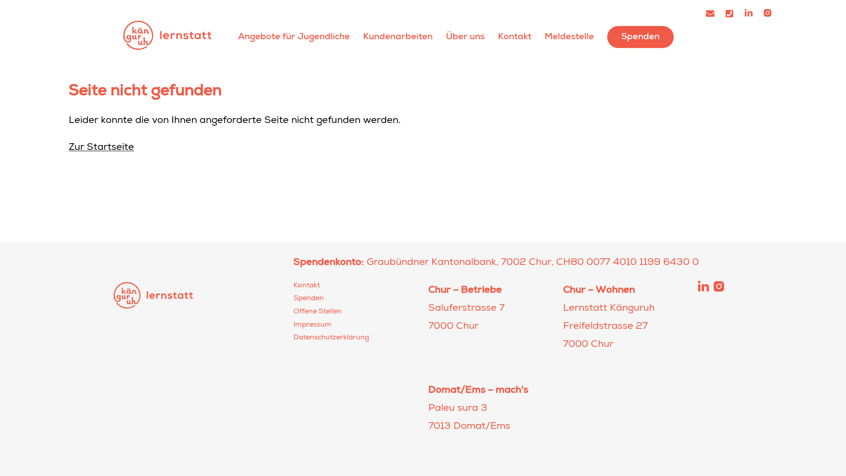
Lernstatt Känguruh (167, 35)
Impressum (312, 325)
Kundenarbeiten (398, 36)
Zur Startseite (101, 147)
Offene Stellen (317, 312)
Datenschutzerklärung (331, 338)
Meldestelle (569, 36)
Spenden (640, 36)
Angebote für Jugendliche (294, 36)
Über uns (465, 36)
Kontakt (514, 36)
